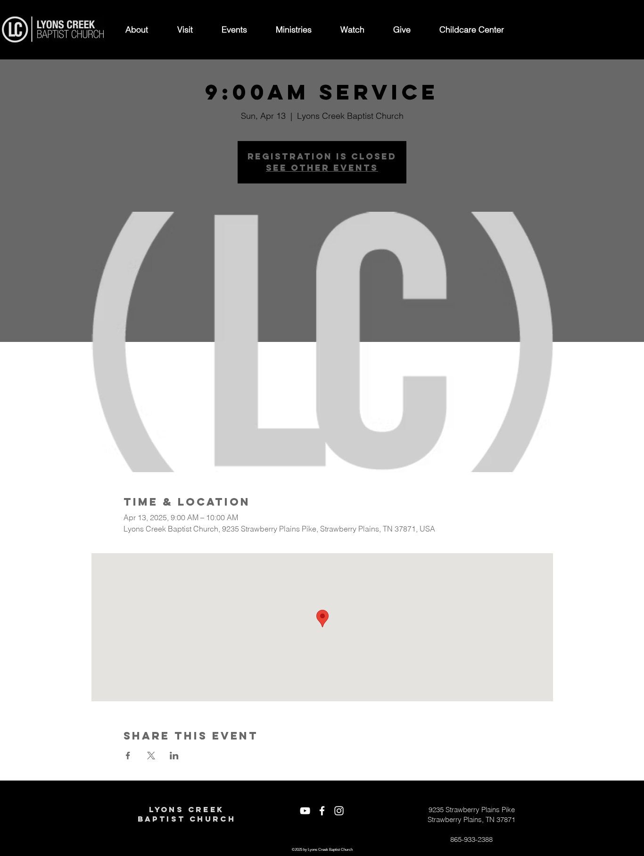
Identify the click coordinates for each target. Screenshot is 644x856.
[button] (137, 30)
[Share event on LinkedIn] (174, 755)
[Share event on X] (151, 755)
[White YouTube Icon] (305, 811)
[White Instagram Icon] (339, 811)
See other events (322, 167)
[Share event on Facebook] (128, 755)
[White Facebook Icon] (322, 811)
